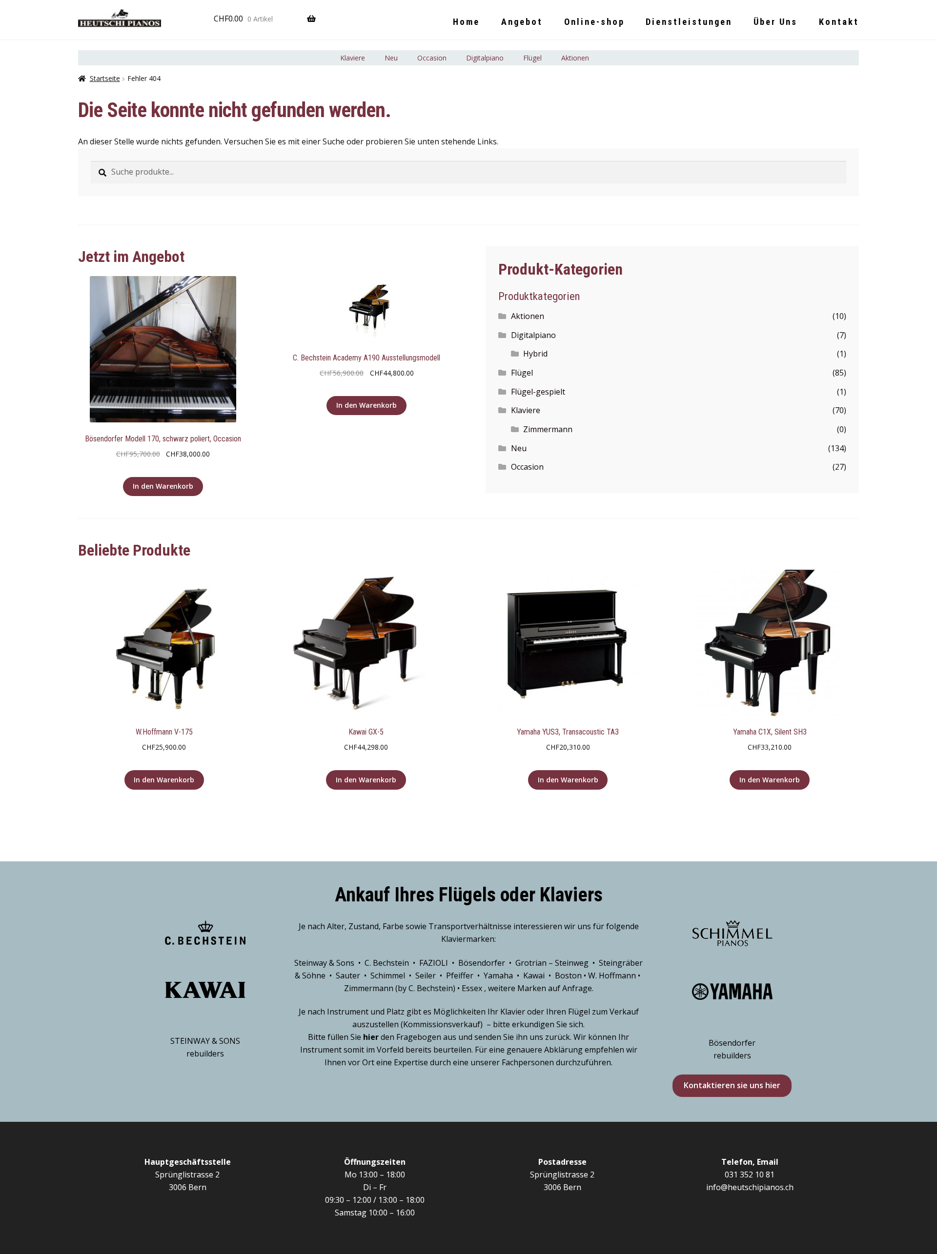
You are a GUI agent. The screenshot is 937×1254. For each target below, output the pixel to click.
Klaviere (352, 57)
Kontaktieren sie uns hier (732, 1085)
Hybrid (535, 353)
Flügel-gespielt (538, 391)
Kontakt (839, 22)
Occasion (432, 57)
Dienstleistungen (689, 22)
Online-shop (594, 22)
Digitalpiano (485, 57)
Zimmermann (547, 429)
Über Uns (775, 22)
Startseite (105, 78)
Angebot (522, 22)
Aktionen (575, 57)
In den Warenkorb (163, 486)
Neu (391, 57)
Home (466, 22)
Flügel (532, 57)
